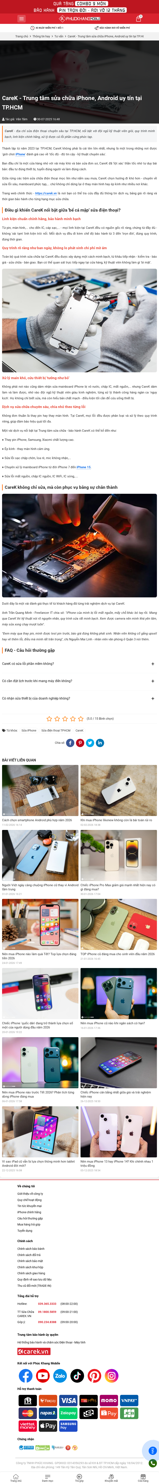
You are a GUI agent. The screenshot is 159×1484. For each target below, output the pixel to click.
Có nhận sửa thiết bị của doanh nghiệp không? (36, 698)
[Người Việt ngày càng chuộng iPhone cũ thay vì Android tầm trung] (40, 855)
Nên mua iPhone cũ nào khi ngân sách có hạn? (113, 1023)
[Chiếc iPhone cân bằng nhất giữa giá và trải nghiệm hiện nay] (119, 1062)
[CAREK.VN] (33, 1351)
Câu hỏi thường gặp (30, 1218)
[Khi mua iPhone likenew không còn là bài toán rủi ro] (119, 790)
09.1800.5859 (47, 1312)
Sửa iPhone (29, 730)
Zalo (152, 1451)
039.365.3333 (47, 1303)
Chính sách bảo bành (31, 1248)
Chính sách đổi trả (29, 1255)
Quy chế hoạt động (29, 1200)
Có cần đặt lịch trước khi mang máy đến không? (37, 681)
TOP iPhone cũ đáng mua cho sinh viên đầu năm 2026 (118, 954)
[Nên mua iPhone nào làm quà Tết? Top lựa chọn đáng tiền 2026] (40, 924)
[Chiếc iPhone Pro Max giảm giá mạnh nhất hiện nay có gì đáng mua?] (119, 855)
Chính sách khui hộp (30, 1267)
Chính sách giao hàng (31, 1273)
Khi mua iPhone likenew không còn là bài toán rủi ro (116, 820)
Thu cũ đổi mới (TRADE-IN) (34, 1285)
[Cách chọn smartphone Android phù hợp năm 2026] (40, 790)
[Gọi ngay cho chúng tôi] (153, 1463)
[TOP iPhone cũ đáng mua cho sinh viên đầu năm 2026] (119, 924)
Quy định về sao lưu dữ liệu (34, 1279)
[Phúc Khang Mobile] (79, 18)
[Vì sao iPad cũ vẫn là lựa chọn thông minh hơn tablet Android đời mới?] (40, 1131)
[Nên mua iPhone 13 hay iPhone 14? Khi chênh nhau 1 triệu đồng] (119, 1131)
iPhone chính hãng (29, 1212)
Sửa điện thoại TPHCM (55, 730)
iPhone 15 (84, 467)
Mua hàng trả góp (28, 1224)
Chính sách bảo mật (30, 1261)
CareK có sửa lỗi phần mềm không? (28, 664)
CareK (79, 730)
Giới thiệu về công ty (30, 1193)
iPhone (20, 154)
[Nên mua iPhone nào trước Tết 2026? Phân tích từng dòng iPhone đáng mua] (40, 1062)
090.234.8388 (47, 1322)
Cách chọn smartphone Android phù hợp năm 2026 (37, 820)
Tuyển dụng (24, 1230)
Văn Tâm (21, 119)
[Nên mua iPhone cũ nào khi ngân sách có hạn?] (119, 993)
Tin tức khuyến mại (29, 1206)
